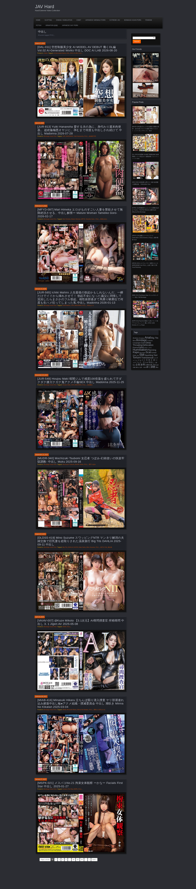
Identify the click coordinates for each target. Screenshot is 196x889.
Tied (155, 355)
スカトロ (151, 360)
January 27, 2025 (40, 779)
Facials (65, 789)
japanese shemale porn (95, 20)
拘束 (154, 365)
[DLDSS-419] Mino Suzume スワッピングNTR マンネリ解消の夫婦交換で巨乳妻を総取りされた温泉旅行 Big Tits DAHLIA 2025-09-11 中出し (80, 541)
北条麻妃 (89, 385)
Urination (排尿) (51, 25)
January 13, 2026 (40, 289)
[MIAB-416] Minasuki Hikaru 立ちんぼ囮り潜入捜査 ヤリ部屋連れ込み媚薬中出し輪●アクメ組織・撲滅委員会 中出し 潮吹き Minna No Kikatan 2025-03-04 (80, 703)
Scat (148, 352)
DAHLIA (70, 547)
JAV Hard (44, 6)
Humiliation (140, 349)
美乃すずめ (103, 547)
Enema (135, 347)
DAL (68, 53)
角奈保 (110, 547)
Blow (134, 340)
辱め (157, 367)
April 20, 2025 (39, 617)
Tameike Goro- (90, 219)
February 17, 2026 (41, 206)
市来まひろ (90, 305)
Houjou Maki (66, 385)
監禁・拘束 (143, 367)
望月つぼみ (92, 464)
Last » (94, 859)
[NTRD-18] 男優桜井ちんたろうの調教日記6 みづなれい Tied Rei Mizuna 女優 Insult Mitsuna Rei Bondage (145, 210)
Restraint (142, 353)
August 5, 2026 (40, 43)
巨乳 (150, 365)
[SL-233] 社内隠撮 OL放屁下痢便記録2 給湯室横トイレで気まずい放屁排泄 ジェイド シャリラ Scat (145, 156)
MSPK (76, 789)
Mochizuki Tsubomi (68, 464)
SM (141, 355)
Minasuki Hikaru (72, 709)
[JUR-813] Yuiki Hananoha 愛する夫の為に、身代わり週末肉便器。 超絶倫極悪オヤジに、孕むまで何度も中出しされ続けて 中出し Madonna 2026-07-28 (79, 130)
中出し (80, 53)
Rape (136, 352)
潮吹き (96, 709)
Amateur (141, 338)
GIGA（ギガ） (148, 347)
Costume (150, 340)
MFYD (83, 219)
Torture (137, 357)
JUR (64, 136)
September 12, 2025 (41, 454)
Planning (152, 350)
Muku (81, 464)
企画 (138, 364)
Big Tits (65, 547)
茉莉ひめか (103, 219)
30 (82, 859)
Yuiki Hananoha (79, 136)
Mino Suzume (90, 547)
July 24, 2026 (39, 123)
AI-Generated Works (60, 53)
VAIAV (64, 626)
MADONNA (69, 136)
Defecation (148, 345)
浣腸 (134, 367)
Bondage (141, 340)
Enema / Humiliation (64, 20)
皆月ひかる (101, 709)
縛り (148, 367)
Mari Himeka (66, 219)
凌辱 (142, 364)
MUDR (77, 464)
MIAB (64, 709)
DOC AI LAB (74, 53)
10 (73, 859)
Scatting (48, 20)
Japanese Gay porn (70, 25)
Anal (148, 337)
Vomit (78, 20)
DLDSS (76, 547)
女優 (147, 365)
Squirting (149, 355)
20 (77, 859)
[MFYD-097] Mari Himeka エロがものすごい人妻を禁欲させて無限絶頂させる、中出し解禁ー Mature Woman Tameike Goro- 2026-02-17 (80, 213)
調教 (153, 367)
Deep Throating (142, 343)
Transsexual (147, 357)
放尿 (157, 365)
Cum (143, 343)
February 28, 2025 (41, 696)
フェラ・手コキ (142, 362)
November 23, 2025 (41, 375)
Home (38, 20)
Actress (135, 338)
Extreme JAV (115, 20)
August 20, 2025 (40, 534)
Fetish (38, 25)
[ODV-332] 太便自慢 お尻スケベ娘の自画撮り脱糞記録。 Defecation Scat (145, 183)
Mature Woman (76, 219)
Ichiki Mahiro (66, 305)
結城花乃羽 (92, 136)
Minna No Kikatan (82, 709)
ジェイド (141, 360)
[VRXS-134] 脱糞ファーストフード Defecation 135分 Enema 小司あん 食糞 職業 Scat (145, 237)
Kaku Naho (82, 547)
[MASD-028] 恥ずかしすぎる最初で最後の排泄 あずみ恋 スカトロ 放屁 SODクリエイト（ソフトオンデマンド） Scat (145, 128)
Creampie (137, 343)
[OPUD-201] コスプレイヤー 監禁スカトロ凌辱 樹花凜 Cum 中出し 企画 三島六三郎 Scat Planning (145, 265)
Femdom (148, 20)
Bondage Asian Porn (132, 20)
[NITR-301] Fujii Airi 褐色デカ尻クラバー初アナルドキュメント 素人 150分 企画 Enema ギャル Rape (145, 323)
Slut (138, 355)
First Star (70, 789)
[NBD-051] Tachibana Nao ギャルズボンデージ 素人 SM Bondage (145, 296)
